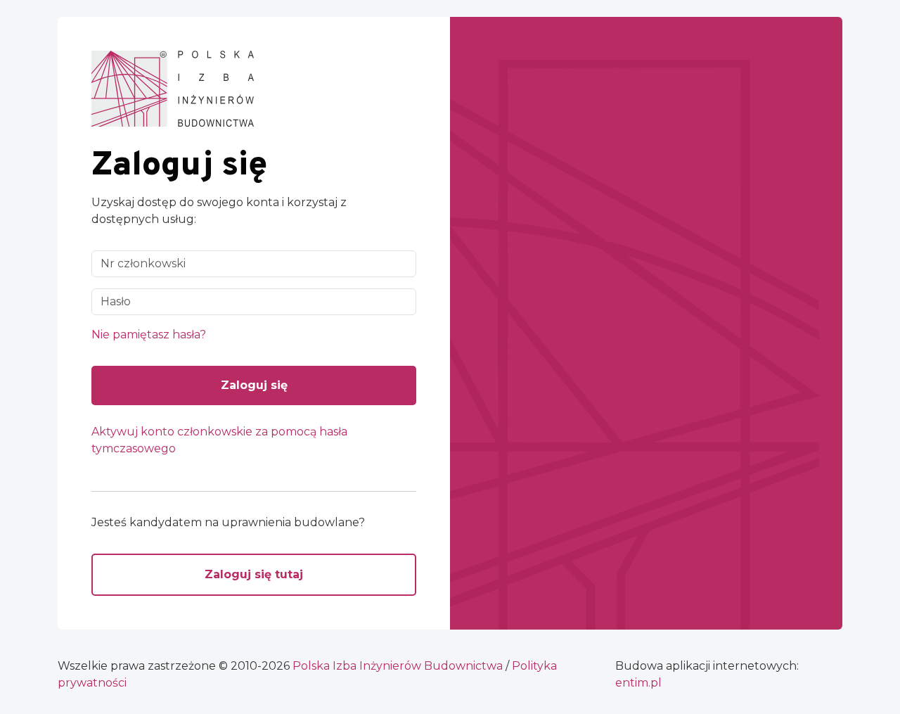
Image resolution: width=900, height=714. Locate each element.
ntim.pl (638, 682)
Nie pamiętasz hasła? (148, 334)
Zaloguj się (254, 385)
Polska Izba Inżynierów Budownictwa (397, 665)
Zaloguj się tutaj (254, 574)
